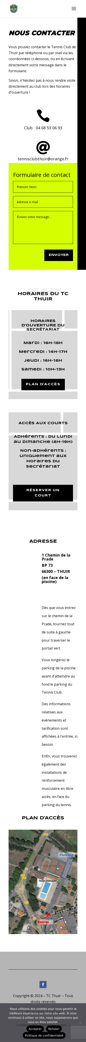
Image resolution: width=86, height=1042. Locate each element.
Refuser (54, 1029)
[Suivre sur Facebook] (43, 984)
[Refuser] (80, 1022)
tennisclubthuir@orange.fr (43, 158)
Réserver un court (43, 493)
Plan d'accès (43, 384)
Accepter (35, 1029)
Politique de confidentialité (44, 1035)
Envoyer (59, 255)
